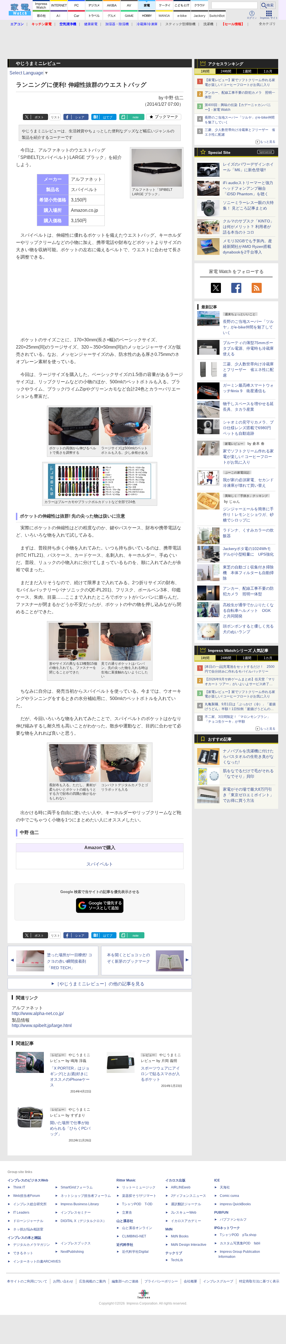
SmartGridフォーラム (77, 1187)
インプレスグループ (218, 1281)
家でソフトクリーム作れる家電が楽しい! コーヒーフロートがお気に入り (248, 456)
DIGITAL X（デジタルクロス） (83, 1221)
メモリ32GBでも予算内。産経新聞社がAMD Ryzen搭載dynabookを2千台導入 (247, 246)
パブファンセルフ (233, 1219)
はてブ (107, 117)
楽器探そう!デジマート (139, 1196)
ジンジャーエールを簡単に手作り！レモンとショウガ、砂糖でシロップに (248, 514)
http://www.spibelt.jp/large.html (42, 1025)
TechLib (177, 1260)
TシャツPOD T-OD (137, 1204)
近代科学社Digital (135, 1252)
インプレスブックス (76, 1243)
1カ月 (268, 71)
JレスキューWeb (183, 1212)
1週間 (247, 71)
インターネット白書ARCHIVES (37, 1261)
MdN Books (180, 1236)
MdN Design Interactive (188, 1245)
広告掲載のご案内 (92, 1281)
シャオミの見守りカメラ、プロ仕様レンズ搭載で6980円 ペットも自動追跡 (249, 428)
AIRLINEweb (180, 1187)
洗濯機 (208, 24)
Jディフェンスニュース (188, 1196)
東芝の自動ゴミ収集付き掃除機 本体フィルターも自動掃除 (248, 573)
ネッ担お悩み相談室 (28, 1229)
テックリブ (173, 1253)
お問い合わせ (63, 1281)
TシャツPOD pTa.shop (238, 1235)
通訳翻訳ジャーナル (186, 1204)
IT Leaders (21, 1212)
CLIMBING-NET (134, 1236)
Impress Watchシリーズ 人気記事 (238, 650)
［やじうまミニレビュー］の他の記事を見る (99, 983)
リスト (55, 117)
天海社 (225, 1187)
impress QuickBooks (235, 1204)
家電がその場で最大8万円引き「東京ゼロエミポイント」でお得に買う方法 (248, 795)
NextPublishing (72, 1252)
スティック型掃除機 (180, 24)
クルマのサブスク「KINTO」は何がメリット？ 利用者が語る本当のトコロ (248, 226)
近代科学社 (124, 1245)
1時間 (205, 71)
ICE (217, 1180)
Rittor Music (126, 1180)
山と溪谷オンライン (137, 1228)
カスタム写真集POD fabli (240, 1243)
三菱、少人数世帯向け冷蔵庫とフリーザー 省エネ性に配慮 (248, 369)
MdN (169, 1229)
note (136, 117)
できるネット (23, 1253)
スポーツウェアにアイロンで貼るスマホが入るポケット (160, 1074)
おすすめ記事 (220, 739)
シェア (79, 117)
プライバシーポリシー (161, 1281)
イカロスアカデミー (186, 1221)
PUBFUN (221, 1212)
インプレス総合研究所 (30, 1204)
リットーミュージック (139, 1187)
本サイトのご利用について (27, 1281)
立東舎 (127, 1212)
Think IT (19, 1187)
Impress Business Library (80, 1204)
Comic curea (229, 1196)
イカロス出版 (175, 1180)
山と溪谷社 (124, 1221)
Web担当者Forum (26, 1196)
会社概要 (190, 1281)
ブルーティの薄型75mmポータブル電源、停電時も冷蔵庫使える (248, 348)
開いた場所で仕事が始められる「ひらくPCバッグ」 (70, 1128)
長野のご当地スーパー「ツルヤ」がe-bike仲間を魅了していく (248, 327)
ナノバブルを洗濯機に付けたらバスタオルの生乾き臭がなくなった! (248, 756)
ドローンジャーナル (28, 1221)
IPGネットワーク (227, 1228)
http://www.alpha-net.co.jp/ (38, 1013)
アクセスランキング (225, 64)
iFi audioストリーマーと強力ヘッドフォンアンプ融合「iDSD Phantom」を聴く (248, 188)
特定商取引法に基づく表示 (259, 1281)
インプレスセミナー (76, 1212)
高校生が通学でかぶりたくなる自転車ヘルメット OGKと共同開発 (248, 610)
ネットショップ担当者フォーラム (86, 1196)
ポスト (39, 117)
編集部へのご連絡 (125, 1281)
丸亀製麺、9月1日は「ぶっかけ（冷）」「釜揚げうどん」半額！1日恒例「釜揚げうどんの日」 (240, 709)
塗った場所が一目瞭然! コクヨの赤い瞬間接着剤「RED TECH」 (69, 961)
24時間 (226, 71)
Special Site (219, 152)
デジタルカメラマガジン (31, 1245)
